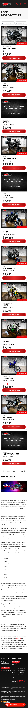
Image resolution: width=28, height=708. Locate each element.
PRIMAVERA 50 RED (10, 454)
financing (18, 638)
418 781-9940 (7, 670)
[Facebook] (17, 681)
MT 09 (5, 232)
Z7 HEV (5, 342)
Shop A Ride (9, 699)
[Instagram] (20, 681)
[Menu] (25, 4)
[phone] (17, 4)
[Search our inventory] (13, 4)
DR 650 (5, 85)
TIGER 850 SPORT (10, 159)
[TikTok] (24, 681)
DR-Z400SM (7, 417)
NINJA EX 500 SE (9, 49)
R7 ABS (5, 122)
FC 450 (5, 305)
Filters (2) (8, 23)
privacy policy (20, 691)
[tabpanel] (18, 672)
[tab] (16, 662)
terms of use (3, 692)
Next (21, 471)
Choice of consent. (10, 692)
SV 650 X (6, 195)
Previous (7, 471)
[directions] (21, 4)
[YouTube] (22, 681)
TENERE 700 (7, 378)
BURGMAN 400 (8, 268)
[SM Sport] (6, 4)
